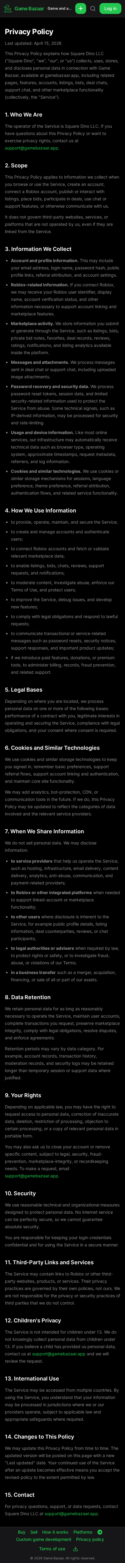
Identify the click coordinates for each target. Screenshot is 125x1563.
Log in (110, 8)
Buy (21, 1532)
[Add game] (80, 8)
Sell (33, 1532)
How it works (55, 1532)
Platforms (83, 1532)
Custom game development (43, 1539)
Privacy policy (90, 1539)
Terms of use (52, 1548)
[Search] (92, 8)
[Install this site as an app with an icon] (75, 1548)
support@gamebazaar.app (31, 147)
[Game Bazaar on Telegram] (99, 1532)
